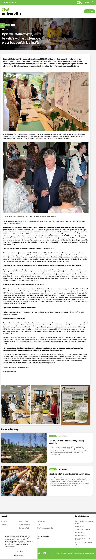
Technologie (41, 521)
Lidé (13, 25)
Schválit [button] (20, 551)
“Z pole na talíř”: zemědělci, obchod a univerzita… (69, 474)
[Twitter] (39, 553)
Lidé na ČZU (5, 524)
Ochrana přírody (24, 528)
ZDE (69, 138)
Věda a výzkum (24, 521)
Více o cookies (19, 555)
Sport (38, 524)
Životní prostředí (24, 524)
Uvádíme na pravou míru (45, 528)
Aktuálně (6, 25)
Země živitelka (63, 436)
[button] (2, 25)
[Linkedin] (44, 553)
